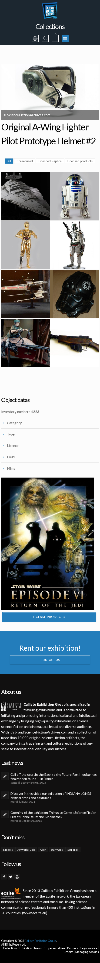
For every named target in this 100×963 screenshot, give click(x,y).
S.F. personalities (54, 948)
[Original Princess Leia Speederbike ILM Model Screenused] (25, 343)
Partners (72, 948)
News (38, 948)
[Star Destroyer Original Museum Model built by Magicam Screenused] (25, 196)
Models (8, 849)
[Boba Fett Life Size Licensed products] (74, 245)
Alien (43, 849)
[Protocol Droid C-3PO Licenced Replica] (25, 245)
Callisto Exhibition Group (40, 941)
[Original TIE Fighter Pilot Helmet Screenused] (74, 294)
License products (49, 617)
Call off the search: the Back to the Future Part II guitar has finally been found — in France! (53, 776)
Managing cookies (87, 952)
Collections (10, 948)
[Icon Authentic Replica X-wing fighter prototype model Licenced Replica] (25, 294)
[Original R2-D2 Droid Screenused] (74, 196)
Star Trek (72, 849)
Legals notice (88, 948)
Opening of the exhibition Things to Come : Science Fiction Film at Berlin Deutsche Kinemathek (53, 815)
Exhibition (26, 948)
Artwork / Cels (26, 849)
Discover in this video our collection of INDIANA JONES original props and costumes (50, 796)
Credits (68, 952)
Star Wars (57, 849)
